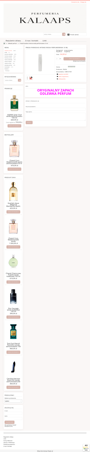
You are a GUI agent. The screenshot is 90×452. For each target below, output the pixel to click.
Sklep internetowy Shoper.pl (45, 451)
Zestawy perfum (8, 65)
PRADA (65, 69)
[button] (62, 74)
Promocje (7, 70)
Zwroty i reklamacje (9, 442)
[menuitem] (13, 40)
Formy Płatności (8, 440)
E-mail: (6, 411)
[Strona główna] (45, 17)
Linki (5, 439)
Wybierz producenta (10, 398)
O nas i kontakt (8, 446)
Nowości (7, 68)
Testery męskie (8, 61)
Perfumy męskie (8, 56)
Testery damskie (8, 59)
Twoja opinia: (29, 111)
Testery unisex (8, 63)
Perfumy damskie (9, 54)
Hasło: (6, 416)
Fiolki (6, 52)
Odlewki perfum (8, 50)
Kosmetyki (7, 67)
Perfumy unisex (8, 58)
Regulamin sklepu (8, 437)
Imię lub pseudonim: (31, 106)
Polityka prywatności (9, 444)
